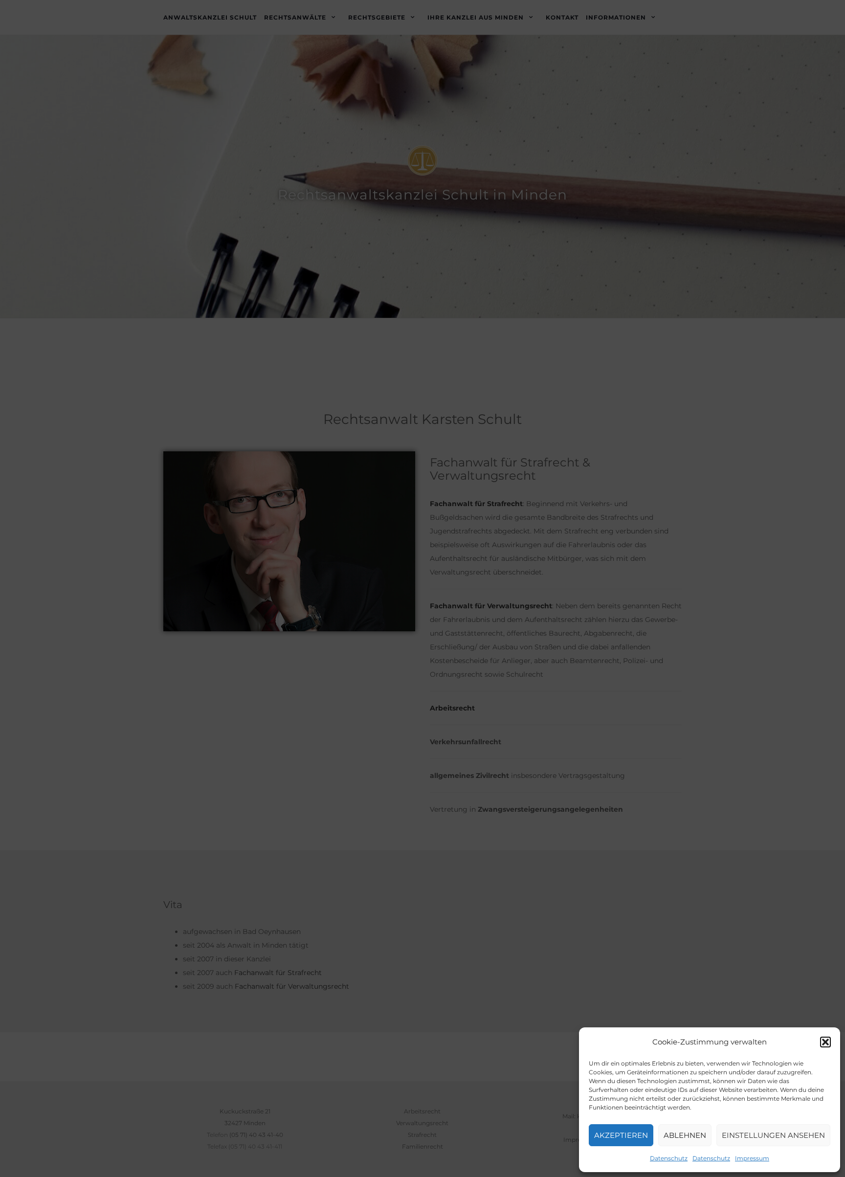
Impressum (752, 1158)
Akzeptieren (621, 1135)
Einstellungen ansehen (773, 1135)
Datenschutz (669, 1158)
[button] (825, 1042)
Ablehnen (685, 1135)
